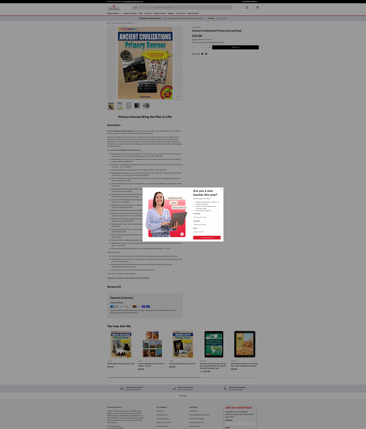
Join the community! (207, 238)
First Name (196, 214)
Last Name (196, 221)
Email (195, 228)
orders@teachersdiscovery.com (133, 1)
